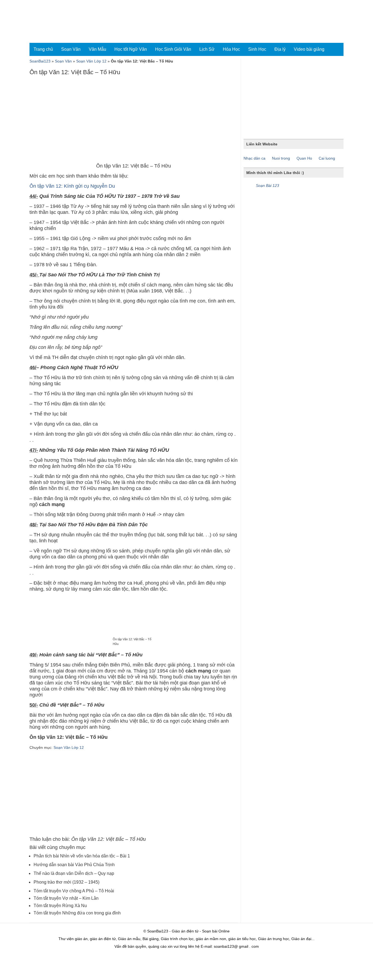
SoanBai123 (40, 61)
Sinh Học (257, 49)
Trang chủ (43, 49)
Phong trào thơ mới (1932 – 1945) (66, 882)
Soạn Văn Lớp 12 (91, 61)
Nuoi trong (281, 158)
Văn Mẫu (97, 49)
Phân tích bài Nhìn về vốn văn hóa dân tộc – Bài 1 (82, 856)
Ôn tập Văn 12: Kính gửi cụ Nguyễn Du (72, 186)
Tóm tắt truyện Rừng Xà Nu (60, 905)
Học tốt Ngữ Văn (130, 49)
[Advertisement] (133, 120)
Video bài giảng (309, 49)
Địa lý (280, 49)
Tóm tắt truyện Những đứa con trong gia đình (77, 913)
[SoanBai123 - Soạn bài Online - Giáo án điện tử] (53, 21)
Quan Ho (304, 158)
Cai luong (327, 158)
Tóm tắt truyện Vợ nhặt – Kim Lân (66, 898)
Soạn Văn (71, 49)
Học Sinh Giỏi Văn (173, 49)
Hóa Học (231, 49)
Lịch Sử (207, 49)
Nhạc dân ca (254, 158)
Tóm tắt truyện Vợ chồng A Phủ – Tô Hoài (74, 891)
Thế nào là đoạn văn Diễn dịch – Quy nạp (74, 873)
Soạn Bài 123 (267, 185)
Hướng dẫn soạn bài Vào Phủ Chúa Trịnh (74, 864)
